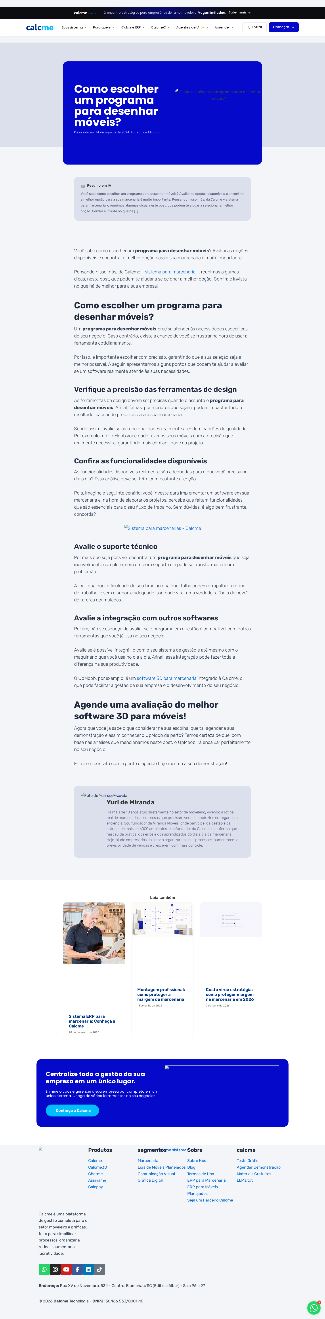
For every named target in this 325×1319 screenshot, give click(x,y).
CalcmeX (158, 27)
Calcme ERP (131, 27)
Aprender (222, 27)
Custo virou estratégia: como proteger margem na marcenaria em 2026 (230, 994)
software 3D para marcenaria (167, 678)
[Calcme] (40, 27)
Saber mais (238, 12)
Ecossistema (72, 27)
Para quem (102, 27)
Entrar (257, 27)
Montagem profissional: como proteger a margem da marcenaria (161, 994)
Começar (281, 27)
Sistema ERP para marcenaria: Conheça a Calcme (92, 1021)
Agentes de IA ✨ (190, 27)
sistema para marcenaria (170, 272)
